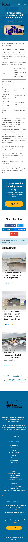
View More (7, 283)
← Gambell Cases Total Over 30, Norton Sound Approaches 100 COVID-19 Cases (12, 376)
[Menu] (19, 4)
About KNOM (14, 445)
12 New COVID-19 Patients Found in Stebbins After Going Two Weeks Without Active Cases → (15, 381)
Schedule (14, 448)
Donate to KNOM (14, 453)
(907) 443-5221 (14, 477)
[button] (9, 437)
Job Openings (14, 460)
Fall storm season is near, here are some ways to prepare (12, 275)
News (3, 242)
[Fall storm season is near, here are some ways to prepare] (14, 262)
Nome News (8, 242)
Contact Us (14, 462)
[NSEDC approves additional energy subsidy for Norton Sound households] (14, 301)
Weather (14, 455)
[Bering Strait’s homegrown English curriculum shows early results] (14, 342)
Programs (14, 457)
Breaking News (11, 240)
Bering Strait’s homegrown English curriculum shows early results (12, 356)
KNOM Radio (19, 21)
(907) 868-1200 (14, 488)
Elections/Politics (20, 240)
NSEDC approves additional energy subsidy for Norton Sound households (12, 315)
